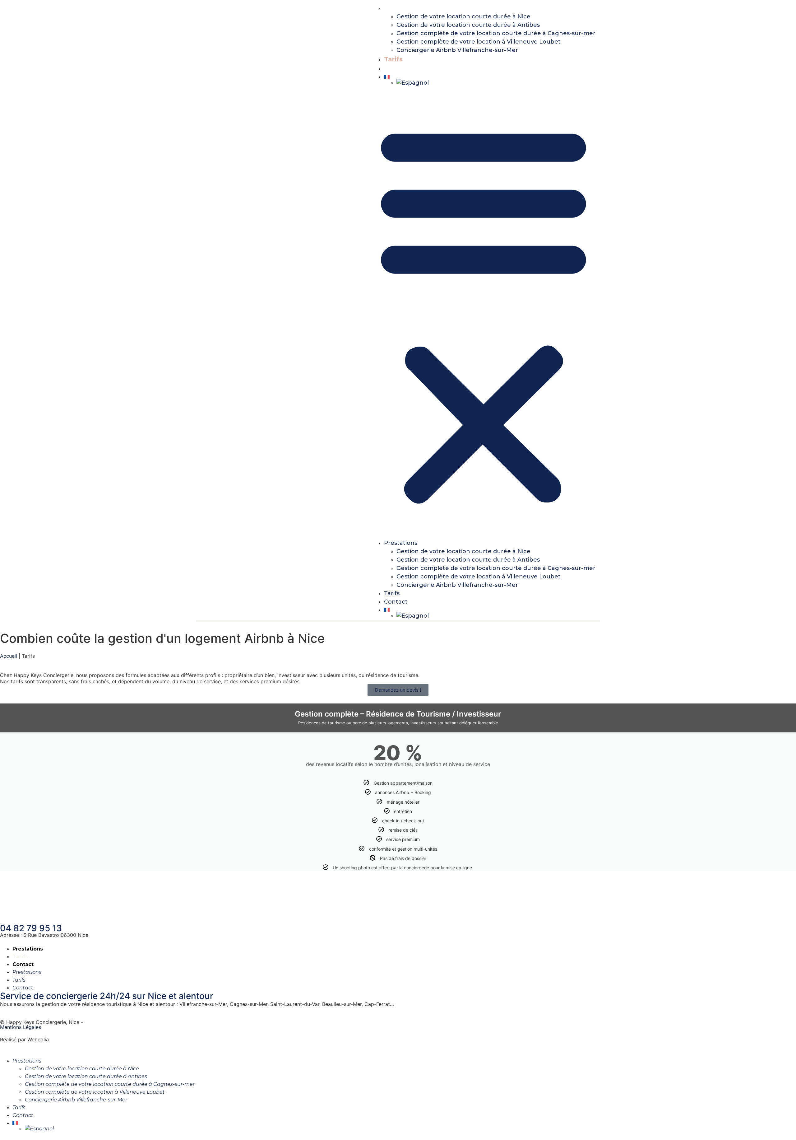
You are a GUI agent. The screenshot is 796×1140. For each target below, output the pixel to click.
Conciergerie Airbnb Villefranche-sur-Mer (457, 50)
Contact (397, 68)
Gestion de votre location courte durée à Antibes (468, 24)
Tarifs (393, 59)
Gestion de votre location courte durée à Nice (463, 16)
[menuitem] (489, 77)
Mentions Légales (20, 1027)
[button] (483, 313)
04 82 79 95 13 (31, 928)
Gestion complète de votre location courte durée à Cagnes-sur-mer (495, 33)
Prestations (403, 8)
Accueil (8, 656)
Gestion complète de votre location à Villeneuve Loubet (478, 41)
